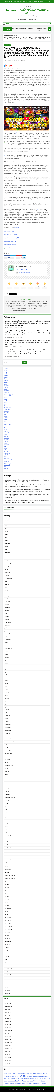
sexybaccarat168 (8, 753)
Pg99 (6, 675)
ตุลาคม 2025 (7, 1033)
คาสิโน (6, 826)
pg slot (5, 399)
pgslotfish (7, 704)
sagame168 (7, 736)
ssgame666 (7, 780)
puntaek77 (7, 718)
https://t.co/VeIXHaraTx (12, 248)
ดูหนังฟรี (6, 436)
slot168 (6, 762)
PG (5, 660)
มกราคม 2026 (8, 1024)
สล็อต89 (6, 902)
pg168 (5, 370)
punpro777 (17, 227)
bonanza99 (7, 572)
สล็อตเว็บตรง (7, 377)
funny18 (6, 599)
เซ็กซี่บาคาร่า (8, 960)
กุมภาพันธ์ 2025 (8, 1057)
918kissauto (7, 543)
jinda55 (6, 372)
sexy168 (6, 747)
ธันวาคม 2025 (8, 1027)
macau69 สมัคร (8, 648)
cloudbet (7, 584)
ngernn (6, 651)
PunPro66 (7, 712)
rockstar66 (7, 733)
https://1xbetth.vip (8, 394)
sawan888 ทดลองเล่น (9, 742)
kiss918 (6, 401)
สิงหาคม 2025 (8, 1039)
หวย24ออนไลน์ (8, 941)
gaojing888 (7, 601)
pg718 (6, 669)
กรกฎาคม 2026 (8, 1006)
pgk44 (6, 686)
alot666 (6, 558)
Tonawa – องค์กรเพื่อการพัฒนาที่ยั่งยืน (27, 11)
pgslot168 (7, 692)
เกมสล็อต (7, 953)
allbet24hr (7, 555)
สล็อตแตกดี (7, 932)
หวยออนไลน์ (7, 465)
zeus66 (6, 823)
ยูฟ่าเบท (6, 866)
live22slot (7, 636)
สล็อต (16, 133)
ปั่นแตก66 (6, 458)
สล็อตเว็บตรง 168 (8, 926)
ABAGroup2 (7, 552)
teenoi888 (7, 791)
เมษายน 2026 (8, 1015)
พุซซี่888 (6, 863)
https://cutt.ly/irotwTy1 (10, 241)
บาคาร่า (6, 387)
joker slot (6, 411)
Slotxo (6, 768)
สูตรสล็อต (7, 935)
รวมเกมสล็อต (8, 869)
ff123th (6, 593)
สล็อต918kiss (8, 908)
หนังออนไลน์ (7, 453)
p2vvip (6, 654)
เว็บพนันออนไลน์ (8, 975)
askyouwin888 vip (9, 564)
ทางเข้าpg (7, 839)
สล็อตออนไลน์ (7, 424)
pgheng (6, 680)
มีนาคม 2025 (7, 1054)
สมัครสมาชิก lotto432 (10, 875)
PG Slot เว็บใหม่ (8, 666)
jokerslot (6, 419)
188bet (6, 529)
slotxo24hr (7, 771)
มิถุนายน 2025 (8, 1045)
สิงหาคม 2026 (8, 1003)
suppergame (7, 786)
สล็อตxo (6, 422)
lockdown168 (8, 639)
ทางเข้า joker (7, 409)
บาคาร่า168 (6, 441)
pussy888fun (7, 724)
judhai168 (7, 631)
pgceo (6, 677)
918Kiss (6, 540)
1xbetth (6, 534)
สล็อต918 (7, 905)
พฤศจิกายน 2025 (8, 1030)
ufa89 (6, 809)
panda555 (7, 657)
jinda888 (7, 616)
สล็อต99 (6, 911)
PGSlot (6, 689)
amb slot (7, 561)
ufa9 (6, 812)
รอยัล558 (7, 872)
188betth (7, 531)
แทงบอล (6, 987)
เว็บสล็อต (7, 978)
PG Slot (6, 663)
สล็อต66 (6, 375)
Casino (6, 581)
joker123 (6, 368)
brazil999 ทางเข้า (8, 578)
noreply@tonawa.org (24, 272)
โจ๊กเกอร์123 (7, 412)
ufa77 (6, 806)
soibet (6, 774)
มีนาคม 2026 (7, 1018)
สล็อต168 (6, 468)
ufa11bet (7, 800)
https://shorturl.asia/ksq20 (11, 244)
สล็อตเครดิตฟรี (7, 44)
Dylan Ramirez (8, 60)
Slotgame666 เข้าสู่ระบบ (10, 765)
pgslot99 (7, 698)
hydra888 (7, 610)
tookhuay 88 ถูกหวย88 (10, 797)
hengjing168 (7, 607)
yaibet (6, 821)
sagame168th (7, 433)
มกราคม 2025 (8, 1060)
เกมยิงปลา (7, 947)
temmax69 (7, 794)
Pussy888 (7, 721)
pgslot (5, 384)
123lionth (7, 523)
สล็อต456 (7, 887)
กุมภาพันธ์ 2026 (8, 1021)
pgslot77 (6, 456)
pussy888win (8, 730)
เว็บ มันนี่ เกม (7, 966)
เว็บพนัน (6, 972)
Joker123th (7, 625)
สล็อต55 (6, 890)
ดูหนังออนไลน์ (7, 407)
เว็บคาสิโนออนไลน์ (9, 969)
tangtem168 (7, 788)
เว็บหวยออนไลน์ (8, 981)
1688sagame (8, 526)
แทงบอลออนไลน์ (8, 990)
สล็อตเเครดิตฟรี (8, 929)
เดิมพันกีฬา (7, 963)
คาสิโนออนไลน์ (8, 829)
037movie (7, 520)
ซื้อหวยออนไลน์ (7, 463)
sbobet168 (7, 745)
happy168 (7, 604)
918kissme (7, 546)
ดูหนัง (5, 449)
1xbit (6, 537)
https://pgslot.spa (8, 395)
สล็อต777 (37, 209)
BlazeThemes (41, 1089)
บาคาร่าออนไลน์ (8, 460)
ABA (6, 549)
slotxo (5, 389)
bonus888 (7, 575)
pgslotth (6, 707)
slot (4, 404)
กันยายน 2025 (8, 1036)
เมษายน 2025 (8, 1051)
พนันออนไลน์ (8, 860)
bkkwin (6, 569)
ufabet (6, 815)
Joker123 (7, 619)
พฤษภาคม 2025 (8, 1048)
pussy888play (8, 727)
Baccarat (7, 566)
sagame (5, 1078)
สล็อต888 (6, 380)
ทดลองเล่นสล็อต (8, 836)
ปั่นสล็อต (7, 851)
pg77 (6, 672)
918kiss (6, 428)
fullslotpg (6, 446)
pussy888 (6, 385)
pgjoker (6, 683)
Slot (5, 756)
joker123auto (8, 622)
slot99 (5, 374)
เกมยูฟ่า (6, 950)
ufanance (7, 818)
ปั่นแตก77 (7, 857)
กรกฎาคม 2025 (8, 1042)
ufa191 (6, 803)
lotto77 (6, 645)
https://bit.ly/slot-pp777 (10, 231)
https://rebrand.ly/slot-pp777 (11, 234)
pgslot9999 (7, 701)
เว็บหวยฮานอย (8, 984)
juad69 (6, 628)
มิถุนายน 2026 (8, 1009)
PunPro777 (7, 715)
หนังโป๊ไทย (6, 392)
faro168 (6, 590)
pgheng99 (6, 444)
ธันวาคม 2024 (8, 1063)
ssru (6, 783)
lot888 (6, 642)
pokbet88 (7, 709)
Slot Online (7, 759)
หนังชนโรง (6, 431)
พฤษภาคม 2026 (8, 1012)
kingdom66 (7, 633)
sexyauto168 (7, 750)
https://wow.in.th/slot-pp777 (11, 238)
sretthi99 (7, 777)
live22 (5, 448)
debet (6, 587)
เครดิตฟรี (7, 957)
